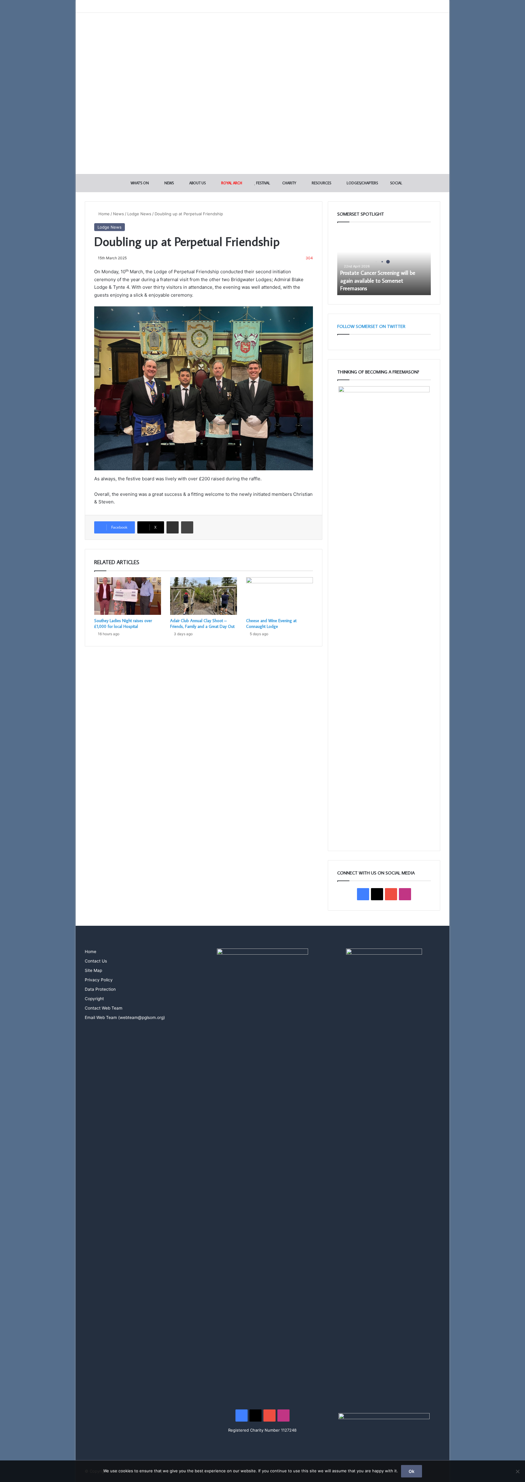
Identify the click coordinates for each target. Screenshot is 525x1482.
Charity (288, 183)
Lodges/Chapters (362, 183)
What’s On (139, 183)
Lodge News (139, 213)
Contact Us (96, 961)
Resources (321, 183)
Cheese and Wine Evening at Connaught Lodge (271, 623)
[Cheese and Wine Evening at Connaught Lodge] (279, 596)
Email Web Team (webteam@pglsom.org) (125, 1017)
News (168, 183)
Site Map (93, 970)
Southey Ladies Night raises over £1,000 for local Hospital (123, 623)
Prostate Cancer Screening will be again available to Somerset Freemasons (377, 280)
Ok (411, 1471)
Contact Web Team (103, 1008)
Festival (262, 183)
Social (395, 183)
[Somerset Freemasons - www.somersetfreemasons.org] (262, 34)
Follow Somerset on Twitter (371, 326)
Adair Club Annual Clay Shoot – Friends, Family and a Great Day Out (202, 623)
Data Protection (100, 989)
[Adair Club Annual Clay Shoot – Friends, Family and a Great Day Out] (203, 596)
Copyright (94, 998)
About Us (197, 183)
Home (103, 213)
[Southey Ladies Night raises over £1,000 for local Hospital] (127, 596)
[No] (517, 1471)
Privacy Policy (99, 979)
